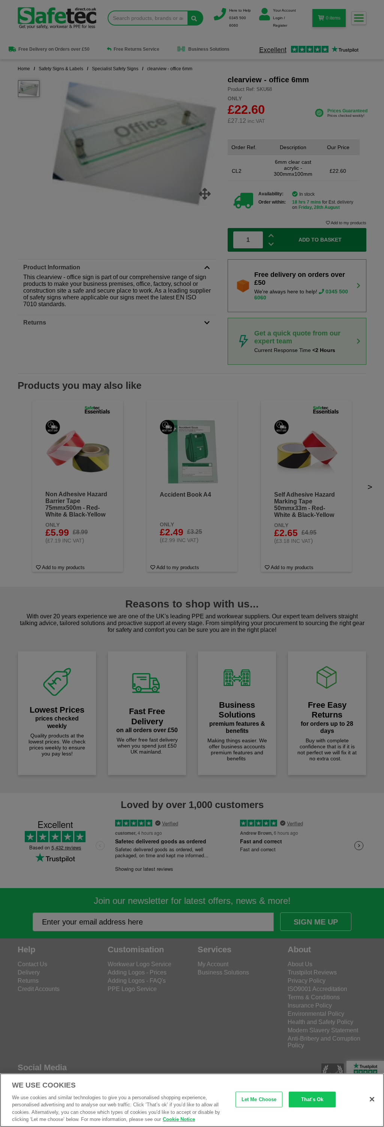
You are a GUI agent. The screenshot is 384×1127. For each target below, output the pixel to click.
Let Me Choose (259, 1099)
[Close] (372, 1099)
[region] (192, 1100)
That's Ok (312, 1099)
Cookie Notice (179, 1119)
